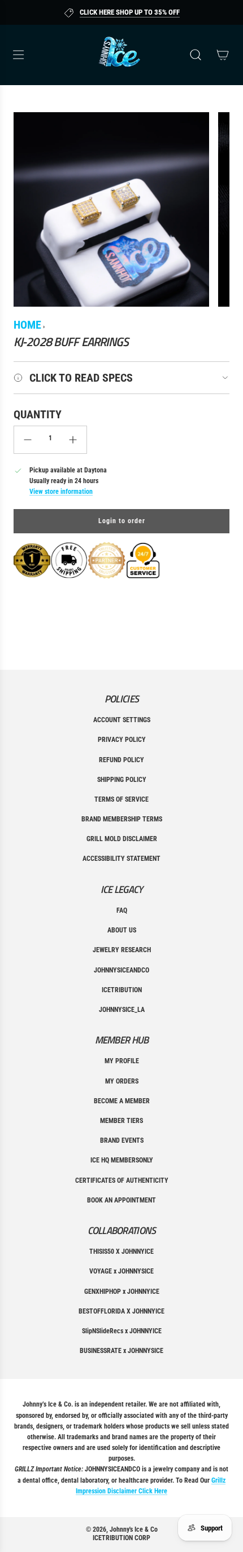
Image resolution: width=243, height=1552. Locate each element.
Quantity (38, 414)
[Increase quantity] (72, 439)
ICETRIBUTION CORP (121, 1538)
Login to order (121, 521)
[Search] (195, 54)
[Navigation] (18, 54)
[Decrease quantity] (27, 439)
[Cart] (222, 54)
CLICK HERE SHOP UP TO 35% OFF (130, 12)
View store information (61, 492)
